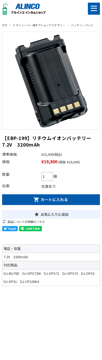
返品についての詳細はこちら (26, 221)
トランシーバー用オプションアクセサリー (39, 25)
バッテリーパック (82, 25)
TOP (4, 25)
